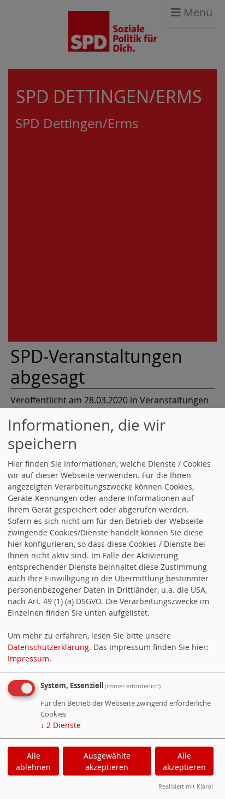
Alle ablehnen (33, 761)
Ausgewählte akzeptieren (107, 761)
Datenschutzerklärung (48, 647)
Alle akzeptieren (184, 761)
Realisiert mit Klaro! (185, 786)
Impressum (28, 658)
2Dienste (60, 725)
